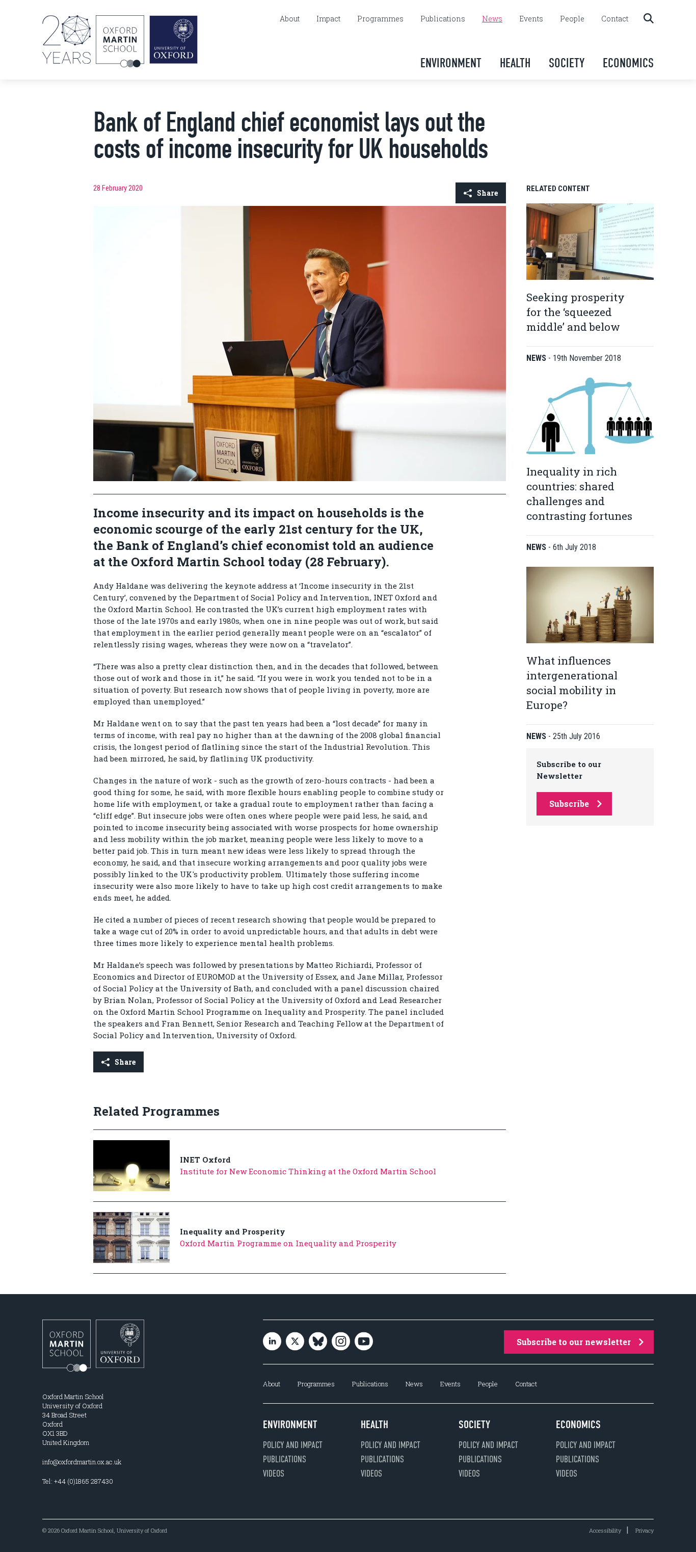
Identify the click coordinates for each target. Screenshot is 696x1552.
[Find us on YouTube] (364, 1342)
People (572, 18)
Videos (273, 1473)
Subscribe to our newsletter (574, 1341)
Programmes (380, 18)
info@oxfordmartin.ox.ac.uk (81, 1461)
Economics (628, 63)
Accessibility (605, 1530)
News (492, 18)
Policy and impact (293, 1445)
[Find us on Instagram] (341, 1342)
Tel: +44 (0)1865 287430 (77, 1481)
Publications (442, 18)
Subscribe (569, 803)
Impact (328, 18)
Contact (614, 18)
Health (515, 63)
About (290, 18)
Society (566, 63)
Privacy (644, 1530)
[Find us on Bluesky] (318, 1342)
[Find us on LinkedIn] (272, 1342)
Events (531, 18)
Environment (450, 63)
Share (487, 193)
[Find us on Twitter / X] (295, 1342)
